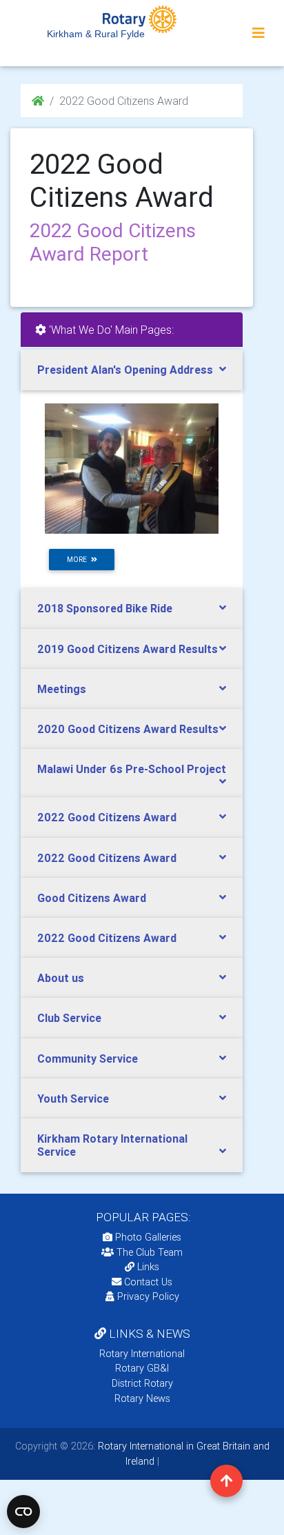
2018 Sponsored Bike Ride (104, 608)
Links (148, 1267)
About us (60, 978)
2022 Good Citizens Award (106, 817)
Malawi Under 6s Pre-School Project (131, 769)
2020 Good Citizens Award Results (128, 729)
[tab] (132, 370)
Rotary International (142, 1353)
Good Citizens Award (91, 898)
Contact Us (146, 1282)
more (79, 559)
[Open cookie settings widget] (23, 1511)
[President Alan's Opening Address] (132, 468)
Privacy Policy (148, 1296)
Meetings (61, 689)
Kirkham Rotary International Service (112, 1145)
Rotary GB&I (142, 1368)
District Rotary (142, 1383)
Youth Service (73, 1098)
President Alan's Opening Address (125, 370)
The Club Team (149, 1252)
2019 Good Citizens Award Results (127, 649)
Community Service (87, 1058)
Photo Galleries (146, 1237)
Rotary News (142, 1398)
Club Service (69, 1018)
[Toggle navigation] (258, 33)
